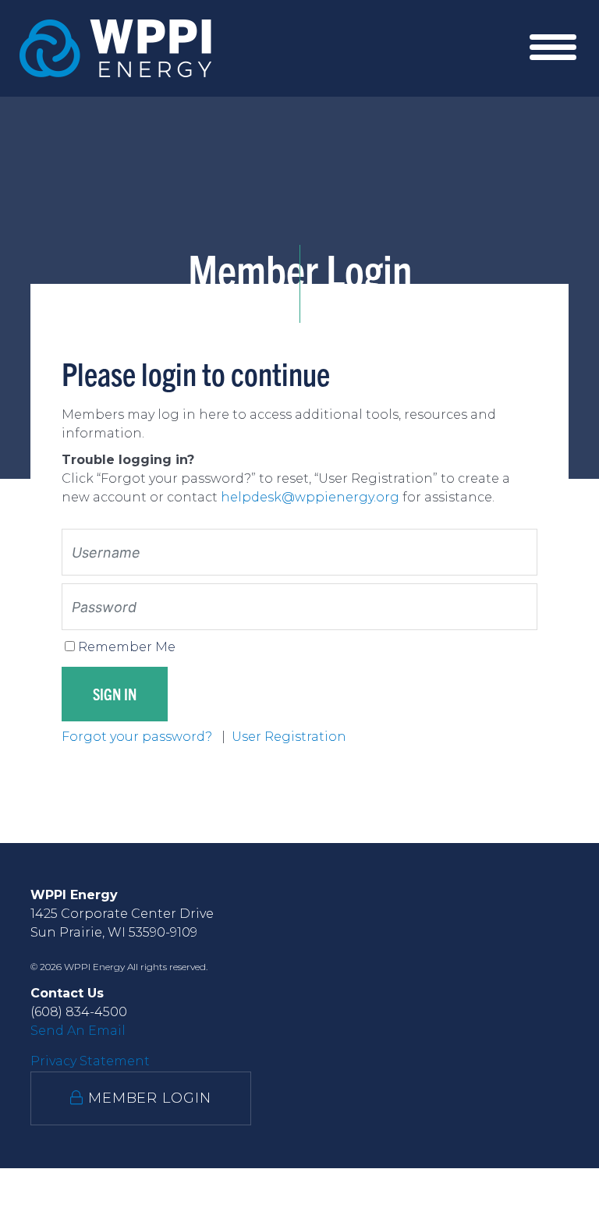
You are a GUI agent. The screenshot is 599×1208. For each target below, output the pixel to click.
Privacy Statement (90, 1061)
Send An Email (78, 1030)
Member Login (147, 1098)
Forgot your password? (138, 736)
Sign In (114, 693)
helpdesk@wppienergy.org (310, 497)
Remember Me (126, 646)
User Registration (289, 736)
